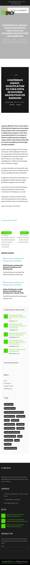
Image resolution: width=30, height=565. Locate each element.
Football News (15, 420)
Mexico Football (8, 440)
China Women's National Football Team (14, 412)
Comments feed (8, 386)
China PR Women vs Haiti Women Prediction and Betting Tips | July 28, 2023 (17, 326)
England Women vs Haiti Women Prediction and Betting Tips (17, 334)
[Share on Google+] (17, 118)
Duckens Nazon (20, 416)
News (14, 39)
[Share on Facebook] (9, 118)
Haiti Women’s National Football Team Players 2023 (17, 350)
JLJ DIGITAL (25, 563)
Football (7, 420)
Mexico (20, 436)
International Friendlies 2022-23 (12, 432)
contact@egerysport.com (11, 503)
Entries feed (7, 383)
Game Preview (20, 424)
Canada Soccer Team (10, 408)
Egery (13, 561)
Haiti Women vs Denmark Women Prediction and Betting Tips (17, 317)
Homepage (6, 39)
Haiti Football (21, 428)
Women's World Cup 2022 (10, 448)
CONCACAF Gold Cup (9, 416)
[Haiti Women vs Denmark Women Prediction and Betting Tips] (15, 261)
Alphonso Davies (9, 404)
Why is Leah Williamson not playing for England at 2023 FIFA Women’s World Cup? (17, 342)
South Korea (8, 444)
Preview (17, 440)
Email (2, 546)
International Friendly (10, 436)
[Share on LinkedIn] (21, 118)
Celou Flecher (20, 102)
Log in (5, 380)
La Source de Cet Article (9, 220)
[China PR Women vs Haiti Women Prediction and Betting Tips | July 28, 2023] (15, 285)
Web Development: (7, 563)
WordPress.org (8, 388)
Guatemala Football (9, 428)
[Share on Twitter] (13, 118)
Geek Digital (16, 563)
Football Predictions (9, 424)
